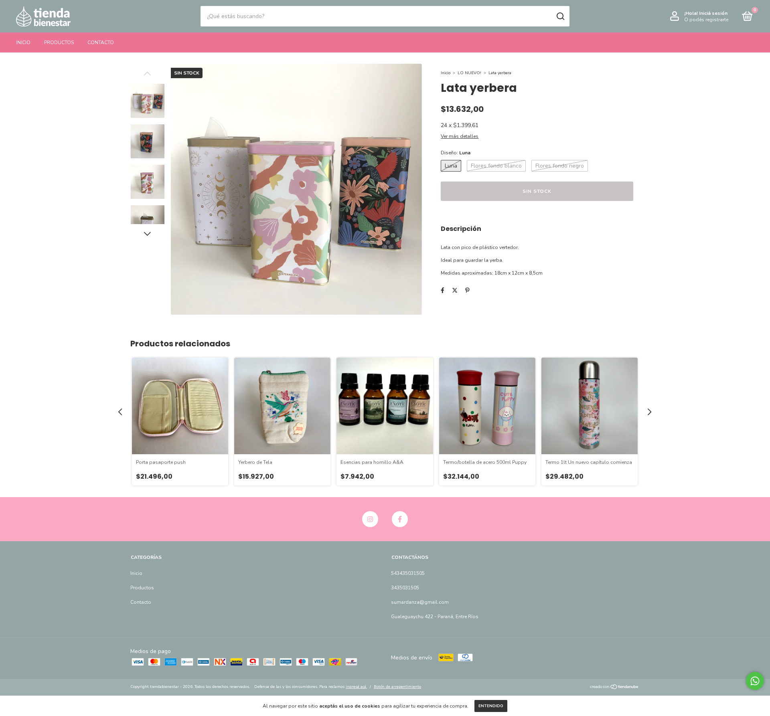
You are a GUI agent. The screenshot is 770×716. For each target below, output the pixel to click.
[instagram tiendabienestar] (370, 519)
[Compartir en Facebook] (442, 290)
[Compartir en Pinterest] (467, 290)
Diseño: (455, 153)
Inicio (23, 42)
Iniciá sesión (713, 13)
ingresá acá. (356, 687)
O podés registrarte (706, 19)
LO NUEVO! (469, 73)
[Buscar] (560, 16)
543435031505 (408, 573)
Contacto (100, 42)
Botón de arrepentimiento (397, 687)
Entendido (490, 706)
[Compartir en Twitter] (455, 290)
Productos (59, 42)
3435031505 (405, 588)
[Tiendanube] (615, 688)
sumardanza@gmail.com (420, 602)
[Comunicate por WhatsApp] (755, 681)
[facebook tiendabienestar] (400, 519)
